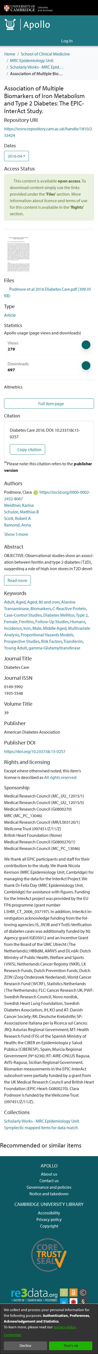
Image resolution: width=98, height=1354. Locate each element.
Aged (21, 602)
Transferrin (73, 641)
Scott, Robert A (17, 518)
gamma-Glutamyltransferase (54, 647)
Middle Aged (54, 628)
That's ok (70, 1345)
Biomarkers (40, 608)
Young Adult (15, 647)
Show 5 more (16, 534)
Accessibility (49, 1212)
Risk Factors (51, 641)
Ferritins (26, 621)
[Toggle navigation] (86, 41)
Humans (77, 621)
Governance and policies (49, 1187)
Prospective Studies (21, 641)
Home (9, 54)
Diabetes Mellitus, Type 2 (65, 615)
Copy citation (29, 449)
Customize (12, 1334)
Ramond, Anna (17, 525)
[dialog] (49, 1329)
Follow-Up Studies (52, 621)
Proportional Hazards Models (47, 634)
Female (10, 621)
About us (49, 1174)
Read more (17, 580)
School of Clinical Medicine (45, 54)
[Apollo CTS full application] (49, 1274)
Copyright (49, 1226)
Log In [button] (67, 40)
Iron (27, 628)
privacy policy (64, 1326)
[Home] (28, 7)
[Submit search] (48, 40)
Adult (9, 602)
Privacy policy (49, 1219)
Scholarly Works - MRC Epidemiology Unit (37, 67)
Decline (25, 1345)
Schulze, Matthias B (21, 511)
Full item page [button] (51, 403)
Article (10, 315)
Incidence (13, 628)
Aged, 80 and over (43, 602)
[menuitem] (56, 40)
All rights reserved (60, 777)
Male (36, 628)
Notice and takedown (49, 1193)
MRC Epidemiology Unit (31, 60)
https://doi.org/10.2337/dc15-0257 (34, 751)
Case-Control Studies (23, 615)
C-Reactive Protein (69, 608)
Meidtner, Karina (19, 505)
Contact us (49, 1180)
